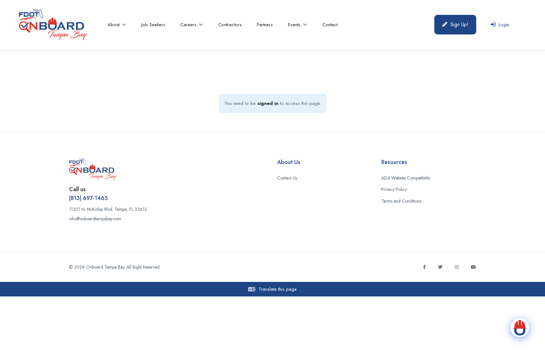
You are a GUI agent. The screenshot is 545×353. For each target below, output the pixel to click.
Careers (189, 24)
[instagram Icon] (457, 267)
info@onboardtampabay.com (95, 219)
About (114, 24)
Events (295, 24)
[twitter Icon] (440, 267)
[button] (455, 24)
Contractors (230, 24)
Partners (265, 24)
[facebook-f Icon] (424, 267)
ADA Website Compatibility (405, 178)
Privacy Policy (394, 189)
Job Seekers (153, 24)
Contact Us (287, 178)
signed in (267, 103)
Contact (329, 24)
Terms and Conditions (401, 201)
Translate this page (277, 289)
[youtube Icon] (473, 267)
